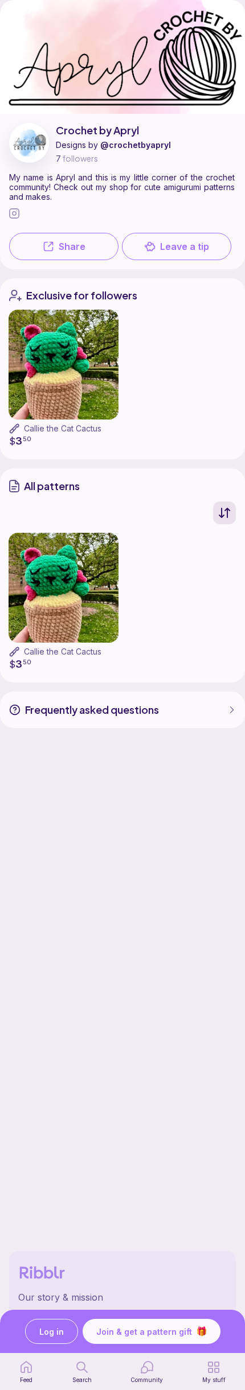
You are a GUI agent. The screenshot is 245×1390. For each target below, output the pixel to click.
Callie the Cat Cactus (62, 428)
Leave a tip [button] (184, 246)
